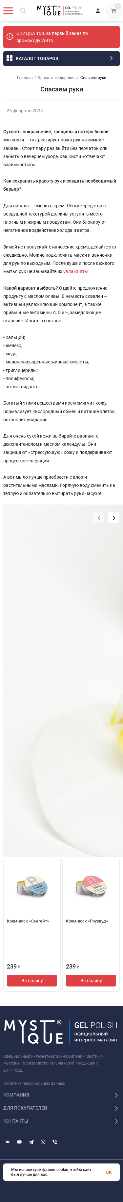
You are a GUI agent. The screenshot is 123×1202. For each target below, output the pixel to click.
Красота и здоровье (56, 78)
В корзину (32, 980)
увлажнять (75, 271)
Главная (25, 78)
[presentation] (99, 517)
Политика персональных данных (34, 1083)
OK (109, 1172)
